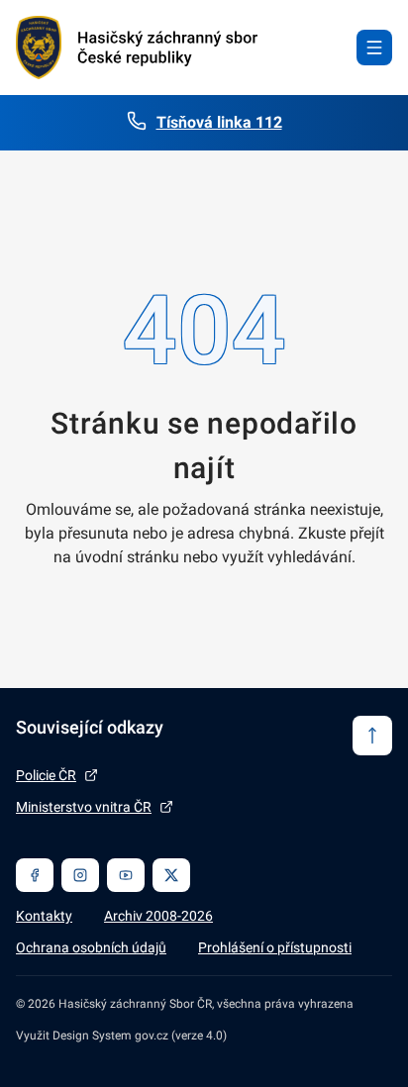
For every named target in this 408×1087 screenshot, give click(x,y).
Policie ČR (46, 775)
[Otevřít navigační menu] (374, 47)
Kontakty (44, 916)
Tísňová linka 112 (219, 122)
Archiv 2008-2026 (158, 916)
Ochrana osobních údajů (91, 947)
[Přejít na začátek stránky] (372, 735)
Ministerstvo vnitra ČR (84, 807)
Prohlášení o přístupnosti (275, 947)
